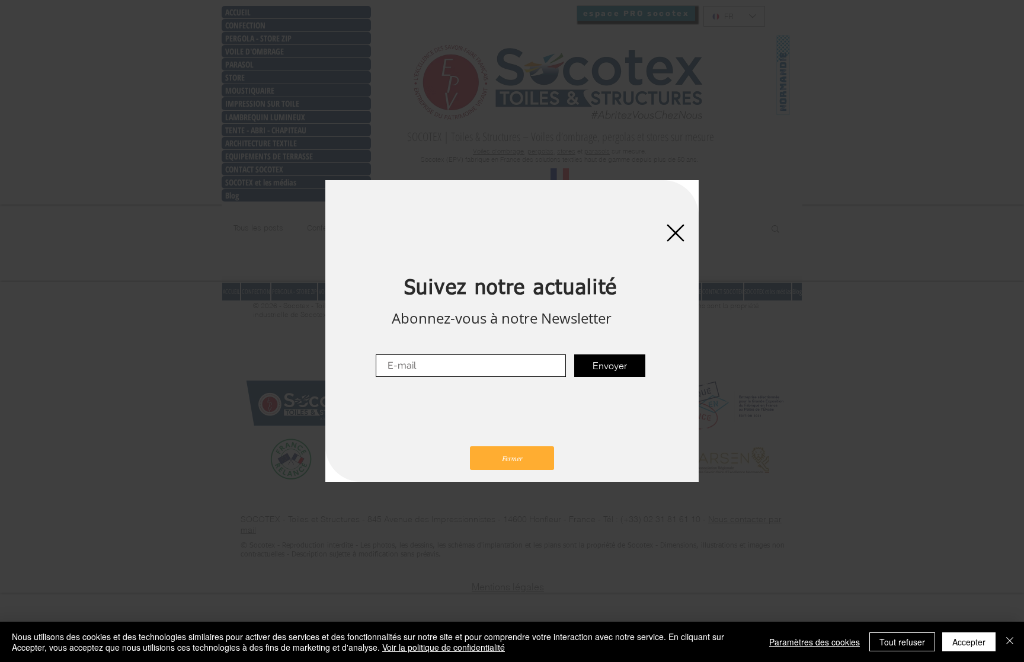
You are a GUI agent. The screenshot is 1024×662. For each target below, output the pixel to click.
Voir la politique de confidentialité (443, 647)
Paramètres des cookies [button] (814, 642)
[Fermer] (1010, 642)
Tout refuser (902, 642)
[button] (675, 233)
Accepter (968, 642)
